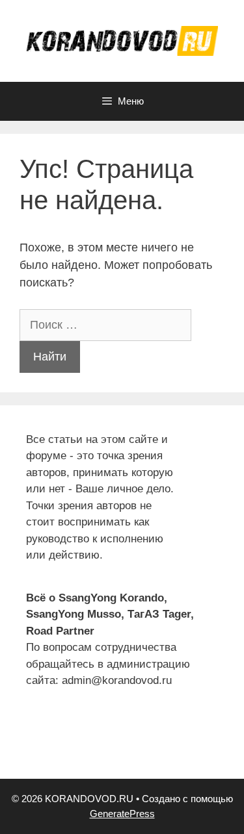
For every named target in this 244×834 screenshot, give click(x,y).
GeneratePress (122, 813)
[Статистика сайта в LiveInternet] (36, 745)
